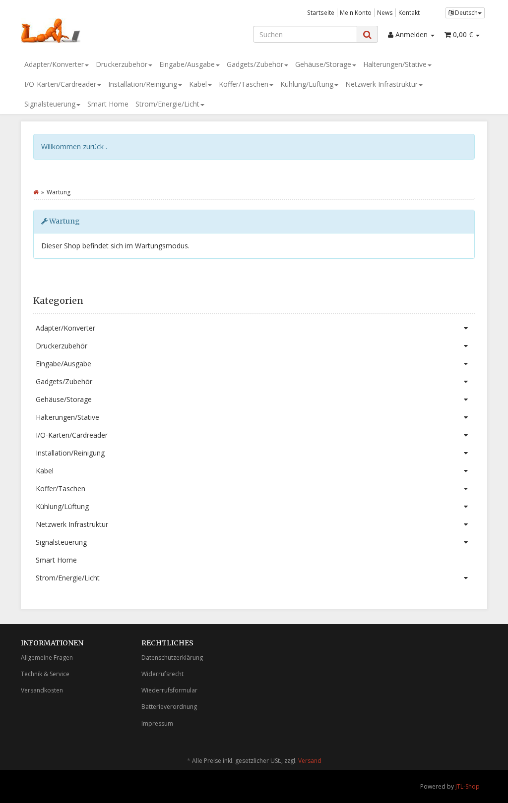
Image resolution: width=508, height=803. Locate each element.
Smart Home (107, 104)
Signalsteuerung (49, 104)
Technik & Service (45, 674)
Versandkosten (42, 690)
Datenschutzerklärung (172, 657)
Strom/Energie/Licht (167, 104)
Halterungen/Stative (395, 64)
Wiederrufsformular (169, 690)
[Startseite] (36, 192)
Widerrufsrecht (162, 674)
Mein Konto (356, 12)
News (385, 12)
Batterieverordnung (169, 706)
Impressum (157, 723)
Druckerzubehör (121, 64)
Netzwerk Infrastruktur (381, 84)
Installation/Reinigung (142, 84)
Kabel (198, 84)
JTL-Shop (467, 786)
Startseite (320, 12)
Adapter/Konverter (54, 64)
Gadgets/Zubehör (255, 64)
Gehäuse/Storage (323, 64)
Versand (309, 760)
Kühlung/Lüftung (306, 84)
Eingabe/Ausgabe (187, 64)
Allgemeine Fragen (47, 657)
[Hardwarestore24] (93, 30)
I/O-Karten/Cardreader (60, 84)
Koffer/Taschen (243, 84)
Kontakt (409, 12)
